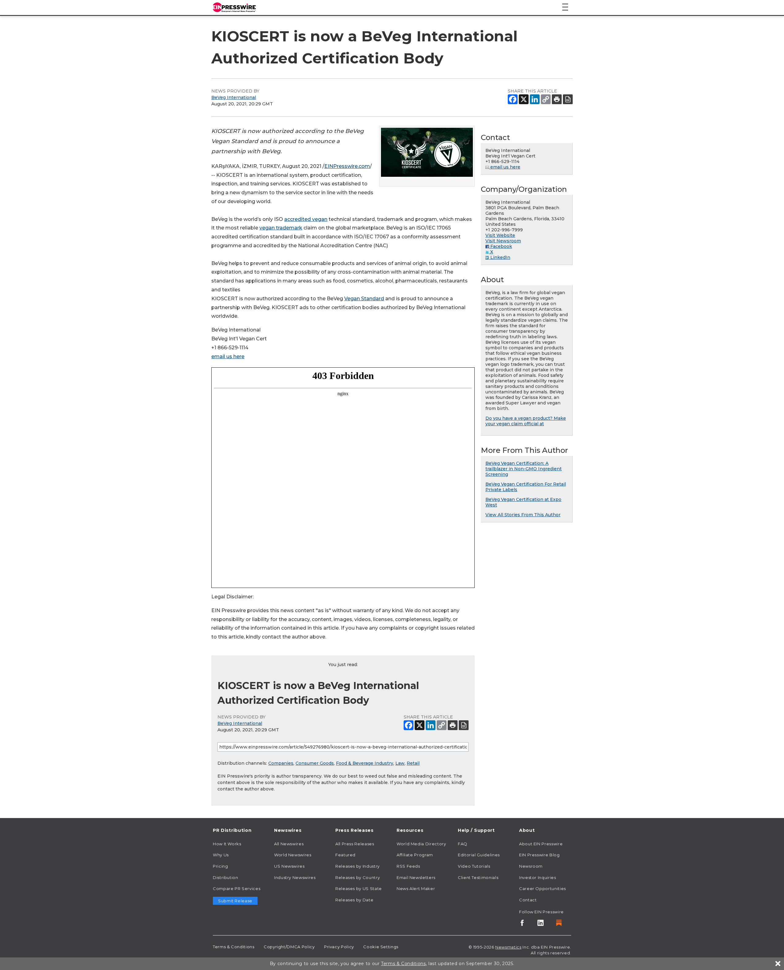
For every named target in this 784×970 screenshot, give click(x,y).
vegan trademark (280, 228)
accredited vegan (305, 219)
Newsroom (531, 866)
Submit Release (235, 900)
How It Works (227, 843)
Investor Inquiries (537, 877)
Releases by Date (354, 899)
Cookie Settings (380, 946)
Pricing (220, 866)
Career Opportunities (542, 888)
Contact (528, 899)
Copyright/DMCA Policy (289, 946)
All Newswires (288, 843)
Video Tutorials (474, 866)
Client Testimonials (478, 877)
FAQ (462, 843)
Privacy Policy (339, 946)
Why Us (221, 854)
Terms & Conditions (233, 946)
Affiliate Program (415, 854)
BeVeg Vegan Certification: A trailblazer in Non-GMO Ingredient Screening (523, 468)
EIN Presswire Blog (539, 854)
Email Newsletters (416, 877)
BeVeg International (233, 97)
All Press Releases (354, 843)
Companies (280, 763)
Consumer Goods (315, 763)
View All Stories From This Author (522, 514)
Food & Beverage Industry (364, 763)
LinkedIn (499, 257)
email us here (227, 356)
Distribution (225, 877)
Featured (345, 854)
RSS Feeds (408, 866)
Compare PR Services (236, 888)
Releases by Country (357, 877)
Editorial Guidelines (479, 854)
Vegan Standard (364, 298)
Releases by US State (358, 888)
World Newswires (292, 854)
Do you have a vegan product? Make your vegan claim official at (525, 420)
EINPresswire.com (347, 166)
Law (400, 763)
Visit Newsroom (503, 241)
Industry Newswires (295, 877)
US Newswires (289, 866)
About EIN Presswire (541, 843)
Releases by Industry (357, 866)
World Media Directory (421, 843)
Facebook (500, 246)
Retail (413, 763)
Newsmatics (508, 947)
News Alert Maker (416, 888)
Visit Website (500, 235)
